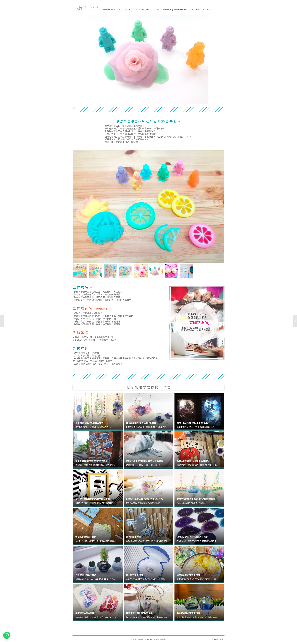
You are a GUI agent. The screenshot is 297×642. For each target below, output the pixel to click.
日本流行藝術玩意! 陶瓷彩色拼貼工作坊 (144, 499)
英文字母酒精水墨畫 (84, 613)
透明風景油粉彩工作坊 (85, 537)
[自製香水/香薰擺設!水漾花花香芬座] (2, 321)
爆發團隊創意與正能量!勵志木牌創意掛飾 (196, 499)
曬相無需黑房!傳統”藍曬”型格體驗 (91, 461)
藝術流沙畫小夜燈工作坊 (188, 613)
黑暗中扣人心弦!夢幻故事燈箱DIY (192, 423)
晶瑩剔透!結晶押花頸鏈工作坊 (89, 423)
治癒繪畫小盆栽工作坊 (85, 575)
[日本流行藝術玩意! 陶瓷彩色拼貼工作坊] (295, 321)
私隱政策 (221, 639)
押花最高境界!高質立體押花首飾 (141, 423)
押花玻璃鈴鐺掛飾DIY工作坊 (139, 613)
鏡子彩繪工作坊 (133, 537)
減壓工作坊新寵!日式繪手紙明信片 (193, 461)
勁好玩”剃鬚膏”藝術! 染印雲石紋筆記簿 (144, 461)
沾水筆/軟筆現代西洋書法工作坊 (192, 537)
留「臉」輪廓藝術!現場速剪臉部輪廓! (92, 499)
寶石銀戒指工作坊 (134, 575)
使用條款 (215, 639)
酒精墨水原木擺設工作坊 (188, 575)
